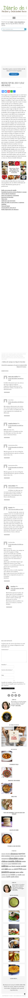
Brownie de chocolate (7, 197)
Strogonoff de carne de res (8, 207)
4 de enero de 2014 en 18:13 (15, 509)
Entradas (24, 353)
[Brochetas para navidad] (14, 772)
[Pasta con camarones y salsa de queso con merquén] (14, 804)
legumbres (16, 357)
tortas (2, 359)
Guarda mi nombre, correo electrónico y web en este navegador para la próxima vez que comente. (13, 684)
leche (9, 866)
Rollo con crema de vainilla (8, 190)
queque (12, 872)
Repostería (20, 355)
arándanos (8, 856)
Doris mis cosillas (13, 376)
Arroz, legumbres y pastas (11, 353)
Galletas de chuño (14, 830)
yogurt (23, 874)
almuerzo (14, 854)
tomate (12, 874)
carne (12, 356)
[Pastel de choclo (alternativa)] (14, 975)
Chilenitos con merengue (8, 200)
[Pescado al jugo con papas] (14, 838)
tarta (9, 874)
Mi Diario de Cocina (14, 7)
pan (21, 357)
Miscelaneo (3, 355)
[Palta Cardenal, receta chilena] (14, 921)
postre (24, 869)
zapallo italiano (15, 876)
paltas (19, 357)
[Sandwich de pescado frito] (14, 934)
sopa (7, 874)
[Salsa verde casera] (14, 907)
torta (16, 874)
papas (9, 869)
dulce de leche (4, 863)
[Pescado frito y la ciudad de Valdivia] (14, 961)
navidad (23, 866)
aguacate (3, 853)
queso (18, 872)
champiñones (5, 858)
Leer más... (14, 978)
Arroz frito (14, 796)
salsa (21, 872)
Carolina (13, 586)
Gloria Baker (11, 485)
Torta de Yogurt (5, 206)
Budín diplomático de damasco (10, 209)
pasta (13, 869)
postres (23, 357)
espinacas (7, 357)
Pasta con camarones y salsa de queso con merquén (14, 813)
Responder (7, 392)
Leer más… (18, 705)
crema (23, 861)
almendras (8, 853)
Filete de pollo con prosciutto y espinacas (12, 202)
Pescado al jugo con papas (14, 846)
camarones (16, 855)
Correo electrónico (7, 670)
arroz (3, 856)
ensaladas (21, 356)
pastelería (13, 355)
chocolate (13, 858)
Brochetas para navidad (14, 780)
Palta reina (4, 199)
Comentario (5, 649)
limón (14, 866)
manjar (18, 866)
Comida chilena (19, 353)
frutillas (19, 863)
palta (2, 869)
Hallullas (3, 204)
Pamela (10, 507)
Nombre (4, 664)
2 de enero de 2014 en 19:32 (15, 487)
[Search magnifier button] (25, 29)
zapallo (8, 876)
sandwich (3, 874)
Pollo (21, 869)
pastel (16, 869)
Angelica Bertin (12, 423)
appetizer (8, 356)
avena (12, 856)
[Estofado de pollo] (14, 756)
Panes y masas (8, 355)
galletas (4, 866)
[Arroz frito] (14, 788)
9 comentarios (19, 87)
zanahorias (3, 876)
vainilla (5, 359)
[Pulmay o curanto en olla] (14, 948)
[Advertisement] (14, 48)
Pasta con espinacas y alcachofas (10, 195)
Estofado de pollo (14, 764)
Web (2, 675)
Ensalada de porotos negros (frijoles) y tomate (14, 192)
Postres (17, 355)
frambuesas (11, 357)
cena (24, 856)
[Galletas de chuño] (14, 822)
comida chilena (16, 356)
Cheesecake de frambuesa (8, 193)
